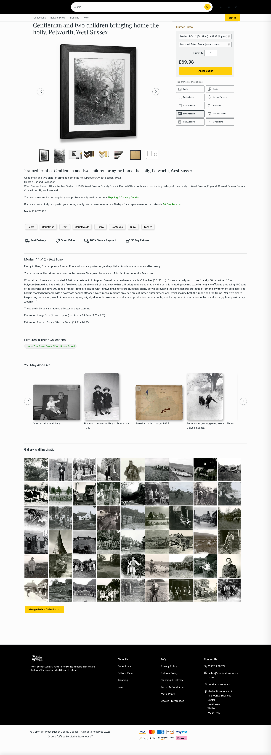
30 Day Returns (172, 204)
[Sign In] (236, 6)
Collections (40, 17)
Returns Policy (169, 673)
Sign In (232, 17)
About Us (123, 659)
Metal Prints (168, 694)
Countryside (82, 227)
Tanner (148, 227)
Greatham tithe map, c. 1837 (152, 423)
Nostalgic (117, 227)
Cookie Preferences (172, 700)
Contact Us (210, 659)
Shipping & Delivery (172, 680)
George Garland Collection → (44, 609)
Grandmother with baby (47, 423)
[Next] (155, 91)
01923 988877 (216, 666)
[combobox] (138, 7)
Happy (100, 227)
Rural (133, 227)
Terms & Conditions (172, 687)
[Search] (207, 7)
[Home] (48, 6)
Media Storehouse (80, 736)
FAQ (163, 659)
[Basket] (228, 6)
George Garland (67, 346)
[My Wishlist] (221, 6)
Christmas (48, 227)
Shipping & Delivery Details (123, 197)
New (86, 17)
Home (29, 346)
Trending (74, 17)
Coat (64, 227)
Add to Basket (206, 70)
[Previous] (40, 91)
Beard (31, 227)
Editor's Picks (57, 17)
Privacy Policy (169, 666)
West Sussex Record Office (46, 346)
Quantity (198, 53)
